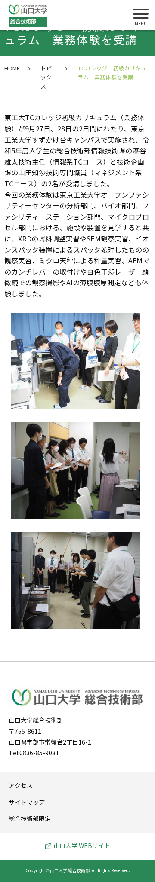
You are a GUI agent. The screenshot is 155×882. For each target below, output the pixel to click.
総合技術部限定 (30, 819)
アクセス (21, 786)
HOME (12, 68)
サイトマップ (27, 802)
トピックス (46, 77)
